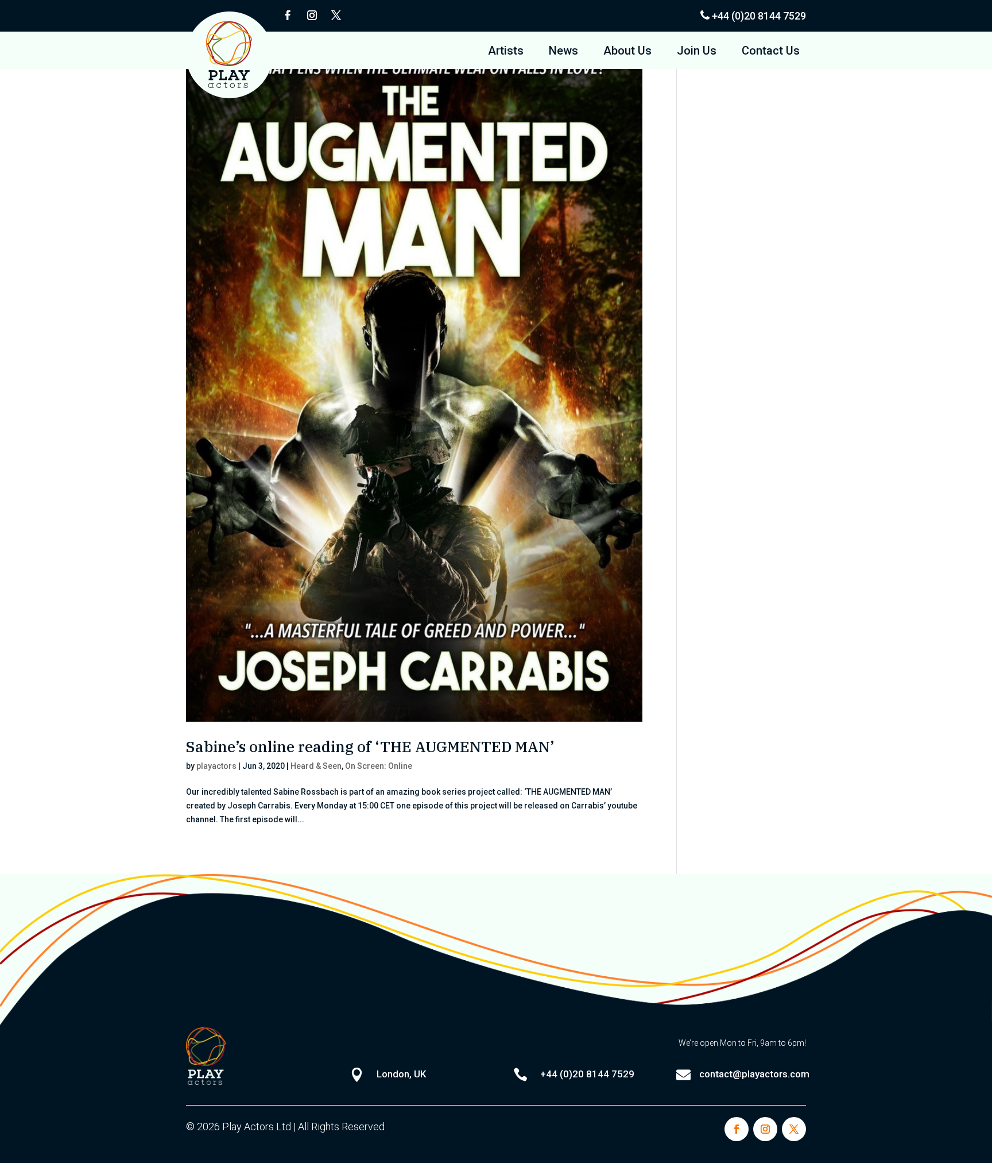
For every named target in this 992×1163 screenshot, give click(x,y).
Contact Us (771, 52)
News (563, 52)
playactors (216, 766)
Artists (506, 52)
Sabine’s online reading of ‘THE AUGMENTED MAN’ (370, 746)
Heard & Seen (316, 766)
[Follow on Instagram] (311, 15)
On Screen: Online (378, 766)
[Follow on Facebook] (287, 15)
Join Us (696, 52)
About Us (627, 52)
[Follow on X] (336, 15)
